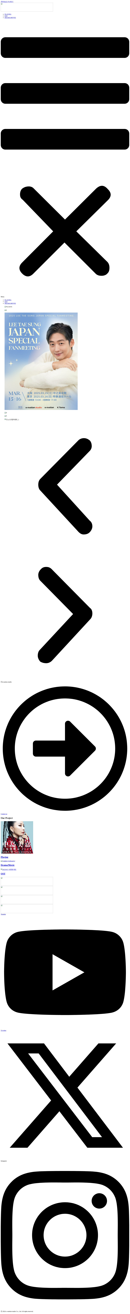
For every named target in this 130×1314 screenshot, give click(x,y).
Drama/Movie (7, 865)
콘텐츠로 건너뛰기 (7, 1)
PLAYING (8, 14)
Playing (4, 857)
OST (6, 16)
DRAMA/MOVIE (10, 17)
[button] (65, 159)
